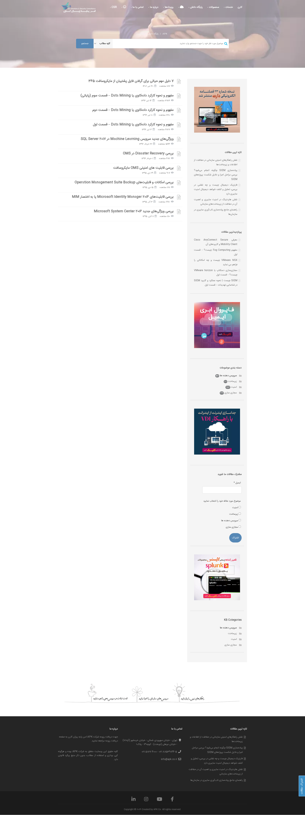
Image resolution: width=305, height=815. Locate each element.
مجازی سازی (230, 393)
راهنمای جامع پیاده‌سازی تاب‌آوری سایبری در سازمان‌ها (216, 780)
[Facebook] (172, 800)
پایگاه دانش (196, 7)
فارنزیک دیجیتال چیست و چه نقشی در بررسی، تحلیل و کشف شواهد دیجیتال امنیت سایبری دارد (215, 189)
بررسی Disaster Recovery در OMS (148, 153)
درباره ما (153, 7)
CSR (114, 7)
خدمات (229, 7)
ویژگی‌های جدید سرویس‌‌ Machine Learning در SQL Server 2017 (127, 139)
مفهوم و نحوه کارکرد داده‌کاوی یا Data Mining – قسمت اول (133, 124)
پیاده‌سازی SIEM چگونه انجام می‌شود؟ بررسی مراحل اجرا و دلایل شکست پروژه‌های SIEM (215, 174)
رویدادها (168, 7)
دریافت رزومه (111, 741)
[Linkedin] (133, 800)
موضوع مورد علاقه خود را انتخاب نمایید (222, 501)
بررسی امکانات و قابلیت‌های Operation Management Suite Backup (124, 182)
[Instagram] (146, 800)
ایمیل (237, 483)
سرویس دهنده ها (228, 376)
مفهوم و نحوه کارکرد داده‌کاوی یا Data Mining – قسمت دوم (133, 110)
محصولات (213, 7)
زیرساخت (232, 381)
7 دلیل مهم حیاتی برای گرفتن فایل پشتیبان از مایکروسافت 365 (131, 81)
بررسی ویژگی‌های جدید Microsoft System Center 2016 (134, 211)
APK (165, 34)
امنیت (234, 387)
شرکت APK (78, 751)
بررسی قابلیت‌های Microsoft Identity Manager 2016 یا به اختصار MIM (123, 197)
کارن (240, 7)
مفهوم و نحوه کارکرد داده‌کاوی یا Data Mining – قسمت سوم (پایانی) (127, 95)
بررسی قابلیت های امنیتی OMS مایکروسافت (143, 168)
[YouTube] (159, 800)
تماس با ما (138, 7)
